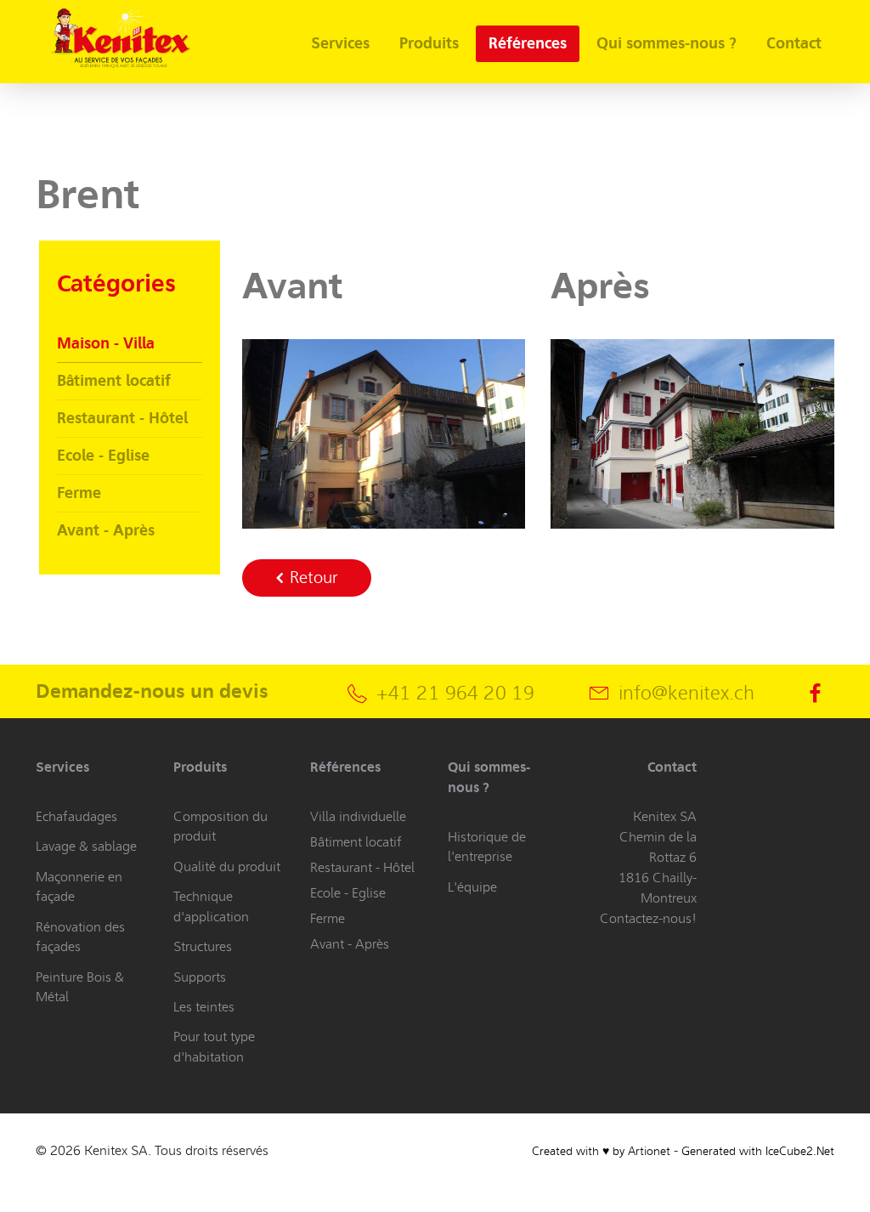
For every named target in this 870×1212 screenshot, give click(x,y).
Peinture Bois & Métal (80, 987)
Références (528, 43)
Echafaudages (76, 816)
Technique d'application (211, 906)
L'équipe (472, 887)
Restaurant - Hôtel (122, 418)
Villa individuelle (358, 816)
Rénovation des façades (80, 936)
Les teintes (203, 1007)
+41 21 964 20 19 (455, 693)
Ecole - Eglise (103, 455)
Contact (794, 43)
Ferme (79, 493)
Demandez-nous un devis (152, 691)
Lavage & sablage (86, 846)
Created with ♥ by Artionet (601, 1151)
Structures (202, 946)
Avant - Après (106, 530)
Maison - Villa (106, 343)
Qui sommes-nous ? (666, 43)
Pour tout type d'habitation (214, 1046)
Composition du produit (220, 826)
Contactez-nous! (648, 918)
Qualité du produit (226, 866)
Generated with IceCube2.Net (757, 1151)
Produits (429, 43)
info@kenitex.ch (686, 693)
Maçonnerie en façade (79, 886)
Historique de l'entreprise (487, 846)
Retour (311, 577)
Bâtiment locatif (114, 380)
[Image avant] (384, 431)
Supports (199, 977)
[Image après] (692, 431)
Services (340, 43)
